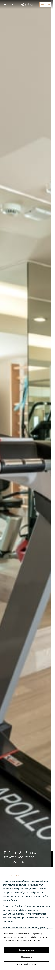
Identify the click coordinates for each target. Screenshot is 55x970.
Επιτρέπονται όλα (26, 950)
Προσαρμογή (26, 957)
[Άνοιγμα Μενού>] (4, 4)
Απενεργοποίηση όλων (26, 964)
